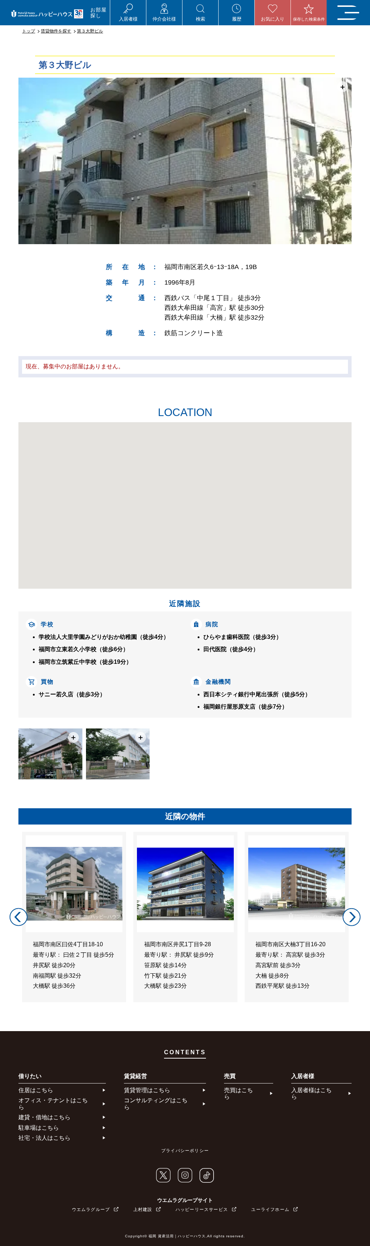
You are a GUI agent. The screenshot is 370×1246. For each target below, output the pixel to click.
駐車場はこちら (38, 1128)
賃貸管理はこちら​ (147, 1090)
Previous (18, 917)
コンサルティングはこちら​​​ (156, 1103)
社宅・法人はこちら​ (44, 1138)
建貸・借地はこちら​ (44, 1117)
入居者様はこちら (311, 1093)
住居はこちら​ (35, 1090)
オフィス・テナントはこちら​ (53, 1103)
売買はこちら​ (238, 1093)
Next (352, 917)
